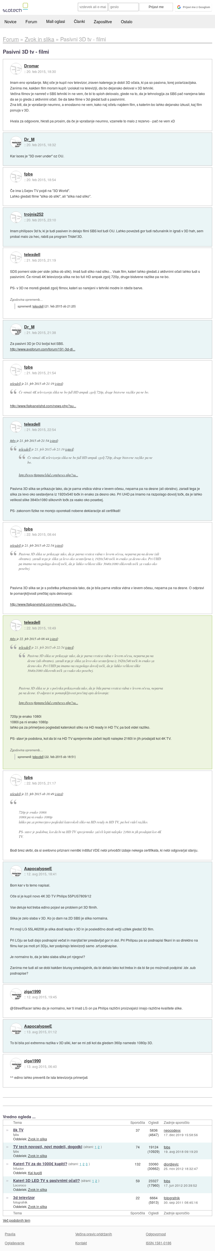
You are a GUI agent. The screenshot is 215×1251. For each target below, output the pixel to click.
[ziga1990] (16, 994)
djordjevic (171, 1164)
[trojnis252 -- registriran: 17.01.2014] (16, 217)
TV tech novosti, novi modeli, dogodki (47, 1146)
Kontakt (81, 1242)
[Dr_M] (16, 142)
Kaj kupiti (35, 1172)
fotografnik (20, 1202)
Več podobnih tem (16, 1220)
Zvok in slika (37, 1138)
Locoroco (19, 1185)
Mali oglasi (55, 21)
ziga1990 (32, 991)
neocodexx (172, 1130)
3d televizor (24, 1197)
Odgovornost (156, 1233)
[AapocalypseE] (16, 871)
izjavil (59, 383)
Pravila (10, 1233)
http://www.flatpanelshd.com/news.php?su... (43, 405)
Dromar (31, 66)
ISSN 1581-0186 (158, 1242)
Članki (79, 21)
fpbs (28, 174)
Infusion (18, 1168)
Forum (31, 21)
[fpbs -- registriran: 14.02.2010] (16, 177)
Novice (10, 21)
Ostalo (126, 21)
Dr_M (29, 139)
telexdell (32, 254)
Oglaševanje (14, 1242)
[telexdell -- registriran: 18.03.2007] (16, 257)
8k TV (18, 1129)
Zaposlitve (103, 21)
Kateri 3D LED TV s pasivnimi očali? (46, 1180)
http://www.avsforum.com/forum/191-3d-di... (42, 349)
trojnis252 (33, 214)
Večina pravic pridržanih (93, 1233)
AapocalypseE (38, 868)
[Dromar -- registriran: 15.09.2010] (16, 69)
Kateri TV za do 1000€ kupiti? (40, 1163)
